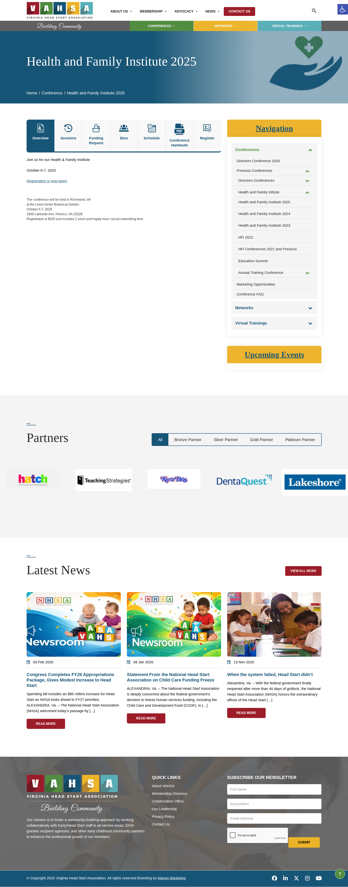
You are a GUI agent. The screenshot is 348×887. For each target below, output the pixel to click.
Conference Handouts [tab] (180, 142)
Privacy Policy (163, 817)
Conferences (159, 26)
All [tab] (160, 439)
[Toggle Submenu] (310, 149)
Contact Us (239, 11)
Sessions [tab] (68, 138)
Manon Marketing (172, 878)
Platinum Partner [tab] (300, 439)
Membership (151, 11)
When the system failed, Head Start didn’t (270, 674)
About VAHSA (163, 786)
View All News (303, 571)
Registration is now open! (47, 181)
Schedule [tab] (152, 138)
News (210, 11)
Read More (46, 723)
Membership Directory (169, 794)
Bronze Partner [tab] (188, 439)
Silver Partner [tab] (226, 439)
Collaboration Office (168, 801)
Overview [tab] (40, 138)
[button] (343, 9)
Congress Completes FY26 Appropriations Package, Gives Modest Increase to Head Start (70, 680)
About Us (119, 11)
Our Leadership (164, 809)
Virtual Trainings (287, 26)
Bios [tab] (124, 138)
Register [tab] (207, 138)
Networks (223, 26)
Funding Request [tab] (96, 140)
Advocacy (184, 11)
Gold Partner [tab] (261, 439)
